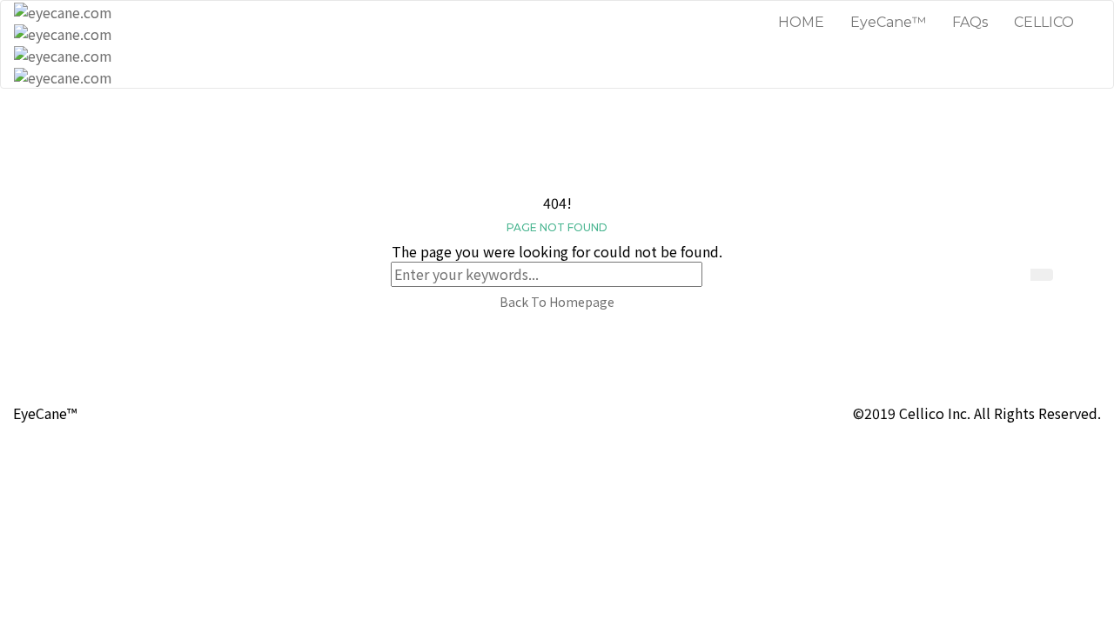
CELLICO (1044, 22)
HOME (801, 22)
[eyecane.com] (63, 21)
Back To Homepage (557, 301)
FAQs (970, 22)
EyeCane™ (888, 22)
